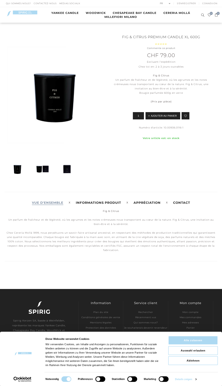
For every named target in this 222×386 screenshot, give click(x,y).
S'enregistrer (186, 3)
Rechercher (145, 312)
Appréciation (147, 203)
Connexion (209, 3)
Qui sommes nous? (18, 3)
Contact (181, 203)
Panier (190, 327)
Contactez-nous (45, 3)
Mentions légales (101, 322)
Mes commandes (190, 317)
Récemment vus (145, 317)
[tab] (48, 203)
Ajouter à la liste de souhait (185, 115)
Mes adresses (190, 322)
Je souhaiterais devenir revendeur (145, 327)
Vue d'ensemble (47, 203)
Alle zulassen (193, 340)
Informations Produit (98, 203)
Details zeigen (183, 379)
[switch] (100, 379)
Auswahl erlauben (193, 350)
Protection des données (101, 327)
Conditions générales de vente (100, 317)
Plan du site (100, 312)
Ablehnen (193, 360)
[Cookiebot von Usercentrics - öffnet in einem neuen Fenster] (22, 379)
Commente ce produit (161, 48)
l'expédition (168, 61)
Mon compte (190, 312)
